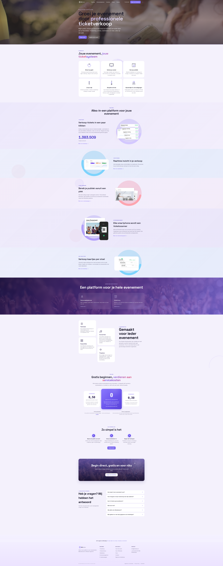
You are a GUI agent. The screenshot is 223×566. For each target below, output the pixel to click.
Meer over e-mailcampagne (84, 201)
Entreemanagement (104, 555)
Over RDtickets (119, 550)
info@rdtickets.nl (135, 548)
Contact (118, 2)
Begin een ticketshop (135, 2)
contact (97, 414)
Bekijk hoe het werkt (93, 37)
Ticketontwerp (103, 550)
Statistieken (102, 553)
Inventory (108, 2)
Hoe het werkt (119, 548)
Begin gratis (82, 37)
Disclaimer (142, 563)
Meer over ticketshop (83, 143)
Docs (117, 553)
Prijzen (113, 2)
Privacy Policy (137, 563)
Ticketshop (102, 548)
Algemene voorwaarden (129, 563)
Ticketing (93, 2)
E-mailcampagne (103, 557)
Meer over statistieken (117, 168)
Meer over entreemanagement (119, 235)
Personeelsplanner (100, 2)
